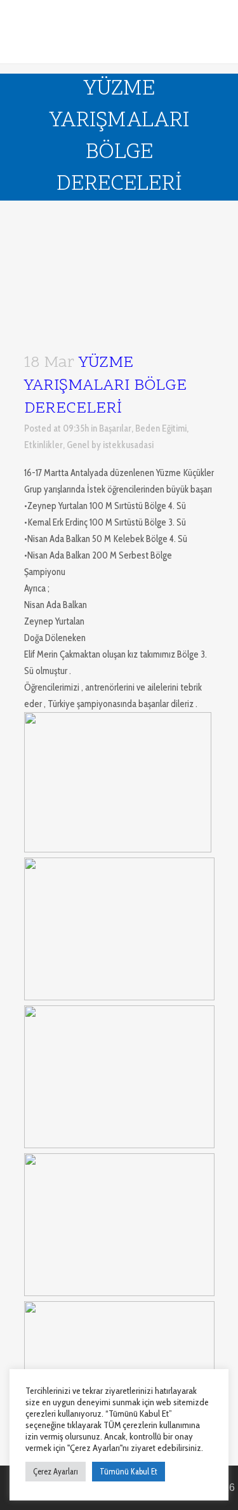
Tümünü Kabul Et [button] (128, 1471)
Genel (78, 445)
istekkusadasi (128, 445)
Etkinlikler (43, 445)
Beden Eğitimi (161, 428)
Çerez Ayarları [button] (55, 1471)
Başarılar (115, 428)
